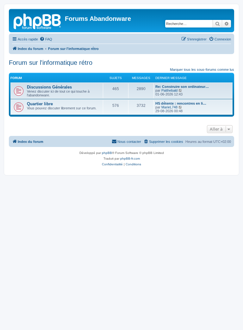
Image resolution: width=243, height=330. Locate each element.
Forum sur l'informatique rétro (50, 62)
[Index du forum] (37, 20)
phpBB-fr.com (130, 158)
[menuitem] (46, 39)
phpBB (107, 153)
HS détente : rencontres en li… (180, 103)
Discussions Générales (49, 87)
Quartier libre (40, 103)
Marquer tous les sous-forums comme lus (202, 69)
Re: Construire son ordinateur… (182, 87)
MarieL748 (169, 107)
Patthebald (169, 90)
